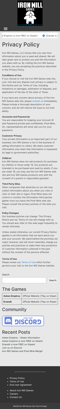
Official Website (31, 296)
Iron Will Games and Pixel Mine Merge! (22, 351)
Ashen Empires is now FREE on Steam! (22, 341)
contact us (37, 101)
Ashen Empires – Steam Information (21, 337)
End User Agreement (21, 384)
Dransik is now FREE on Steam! (18, 344)
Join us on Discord (12, 347)
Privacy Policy (17, 378)
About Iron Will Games (21, 390)
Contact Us (16, 397)
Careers (14, 393)
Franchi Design (41, 406)
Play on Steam (49, 296)
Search (5, 274)
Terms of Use (28, 262)
